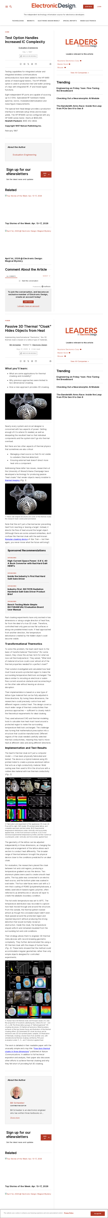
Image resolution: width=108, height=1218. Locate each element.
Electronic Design (39, 345)
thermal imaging (12, 480)
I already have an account (28, 306)
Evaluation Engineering (28, 48)
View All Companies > (80, 73)
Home (7, 32)
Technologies (18, 21)
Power (7, 320)
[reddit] (32, 64)
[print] (50, 64)
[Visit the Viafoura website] (45, 286)
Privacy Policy (68, 1213)
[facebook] (21, 64)
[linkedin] (24, 64)
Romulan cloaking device (16, 539)
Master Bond (62, 64)
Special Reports (70, 21)
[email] (36, 64)
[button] (6, 6)
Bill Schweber (15, 345)
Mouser (60, 67)
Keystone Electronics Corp (68, 61)
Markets (30, 21)
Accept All (97, 1213)
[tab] (11, 276)
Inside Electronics (88, 21)
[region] (28, 281)
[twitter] (28, 64)
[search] (10, 6)
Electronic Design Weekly (49, 21)
